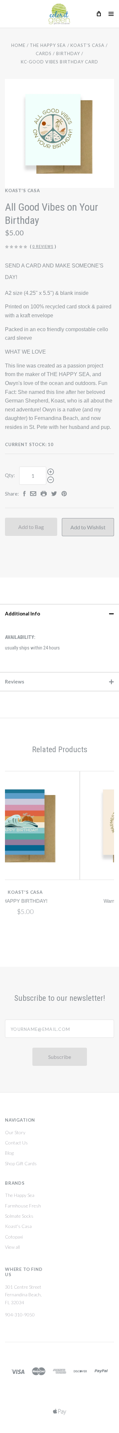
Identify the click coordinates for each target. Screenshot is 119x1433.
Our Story (15, 1132)
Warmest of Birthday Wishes (73, 901)
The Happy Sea (19, 1195)
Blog (9, 1153)
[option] (59, 133)
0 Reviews (43, 246)
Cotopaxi (14, 1237)
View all (12, 1247)
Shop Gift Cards (21, 1163)
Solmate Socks (19, 1216)
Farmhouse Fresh (23, 1205)
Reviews (14, 681)
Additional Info (22, 613)
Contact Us (16, 1142)
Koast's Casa (22, 190)
